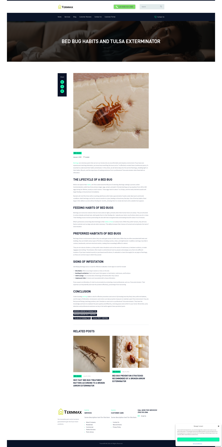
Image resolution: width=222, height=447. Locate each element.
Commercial (89, 427)
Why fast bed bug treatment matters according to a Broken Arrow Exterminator (89, 383)
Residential (89, 424)
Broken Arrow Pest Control (85, 314)
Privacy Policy (117, 427)
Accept (198, 439)
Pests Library (90, 432)
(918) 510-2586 (143, 412)
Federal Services (91, 429)
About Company (91, 422)
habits (89, 184)
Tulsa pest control (100, 318)
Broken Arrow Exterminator (85, 311)
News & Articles (117, 424)
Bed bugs (76, 163)
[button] (218, 426)
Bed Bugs (77, 153)
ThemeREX (102, 443)
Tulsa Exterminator (82, 318)
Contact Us (116, 422)
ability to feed (109, 222)
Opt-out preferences (197, 443)
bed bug (84, 296)
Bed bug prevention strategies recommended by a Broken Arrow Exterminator (128, 378)
